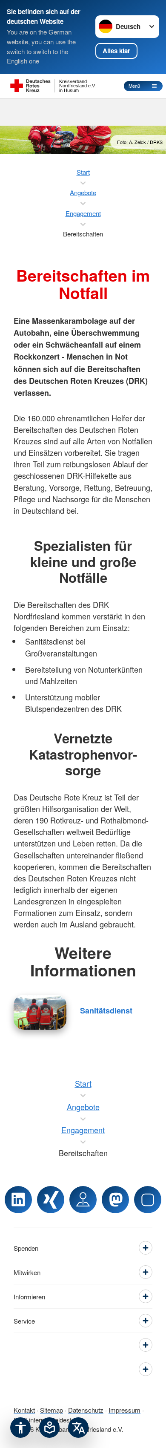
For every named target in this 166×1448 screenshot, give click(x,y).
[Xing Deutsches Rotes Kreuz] (50, 1199)
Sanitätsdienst (106, 1010)
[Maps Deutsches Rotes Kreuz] (83, 1199)
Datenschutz (85, 1409)
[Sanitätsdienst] (40, 1012)
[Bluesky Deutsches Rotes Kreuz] (147, 1199)
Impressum (124, 1409)
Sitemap (51, 1409)
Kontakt (24, 1409)
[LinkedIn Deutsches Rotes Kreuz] (18, 1199)
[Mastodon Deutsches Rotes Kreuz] (115, 1199)
